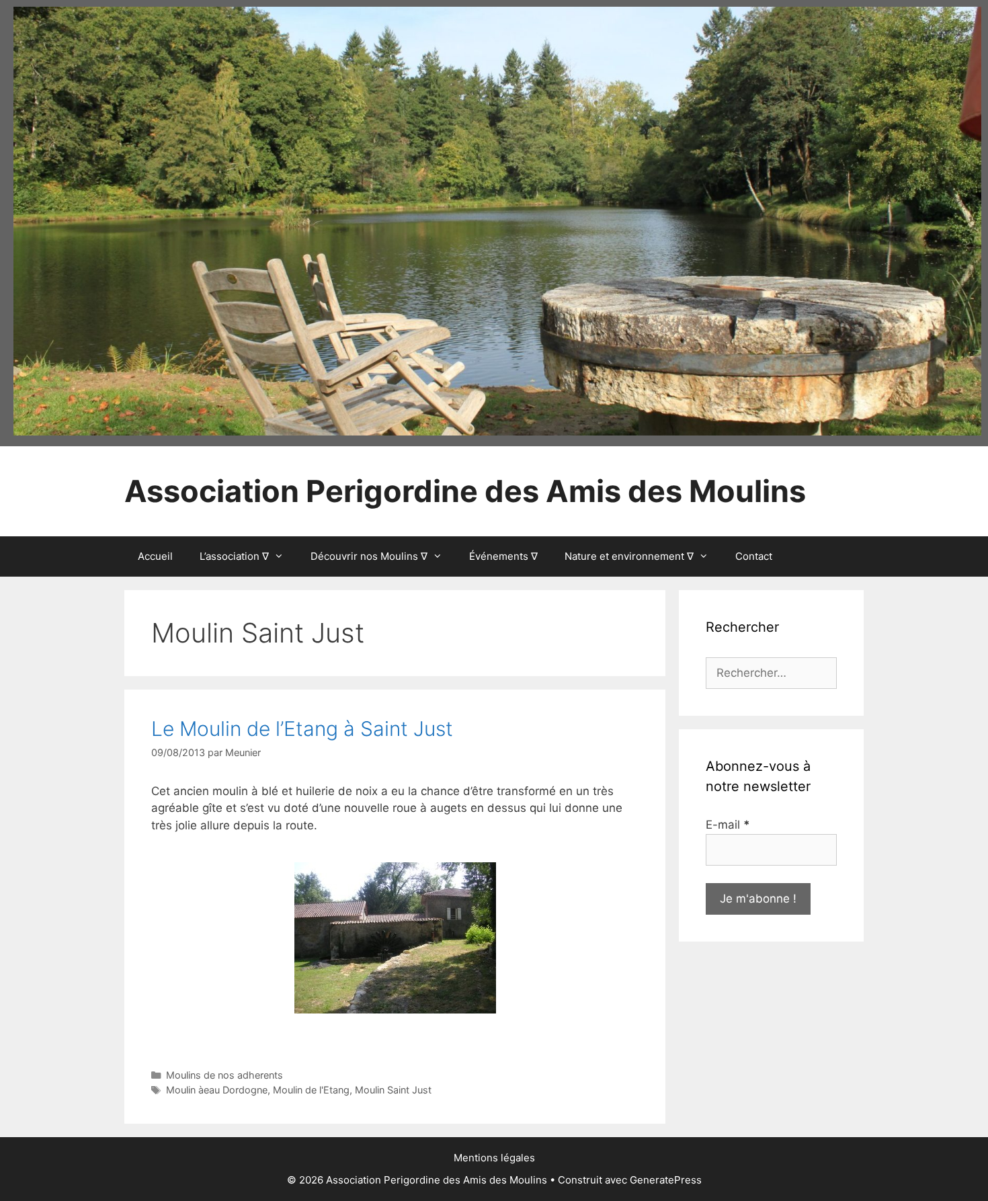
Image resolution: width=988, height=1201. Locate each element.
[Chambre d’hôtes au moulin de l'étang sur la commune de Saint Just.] (395, 937)
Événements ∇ (503, 556)
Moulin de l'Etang (311, 1089)
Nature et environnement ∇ (629, 556)
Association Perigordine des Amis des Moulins (465, 490)
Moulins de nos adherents (224, 1075)
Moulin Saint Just (393, 1089)
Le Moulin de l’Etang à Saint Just (302, 728)
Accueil (155, 556)
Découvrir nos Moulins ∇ (369, 556)
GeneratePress (666, 1179)
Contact (753, 556)
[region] (497, 221)
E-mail (728, 824)
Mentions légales (494, 1157)
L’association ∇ (234, 556)
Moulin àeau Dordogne (216, 1089)
